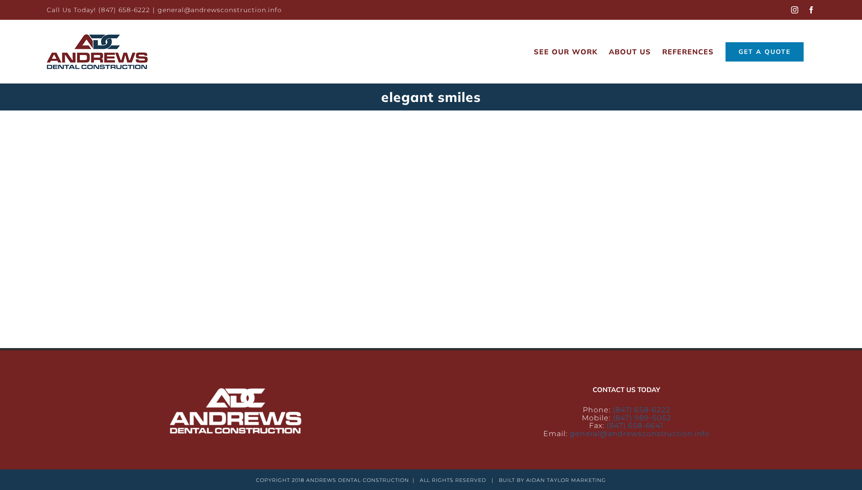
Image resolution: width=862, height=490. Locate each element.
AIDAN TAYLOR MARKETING (566, 480)
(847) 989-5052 (642, 418)
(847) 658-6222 (641, 410)
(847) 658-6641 (635, 425)
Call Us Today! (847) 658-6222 (98, 10)
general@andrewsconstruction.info (220, 10)
